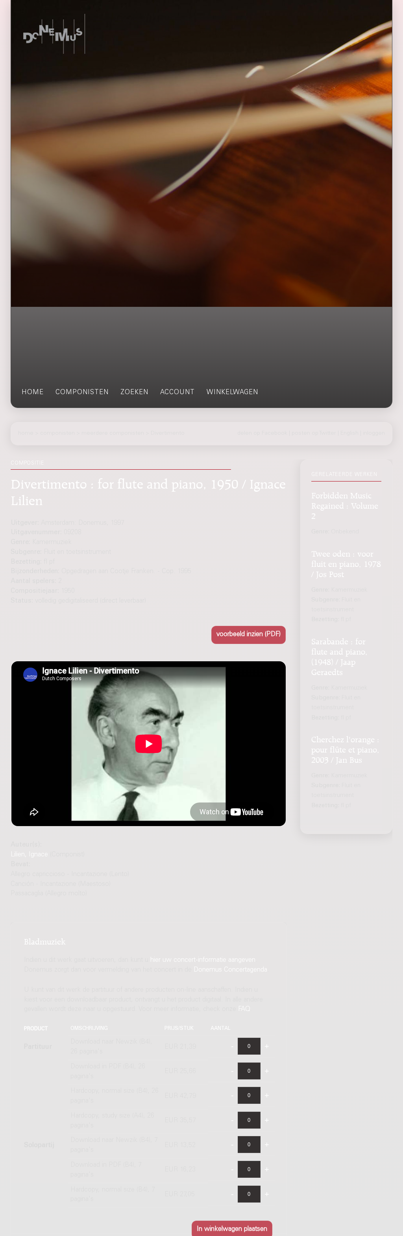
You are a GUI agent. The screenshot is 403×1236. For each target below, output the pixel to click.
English (349, 433)
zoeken (134, 392)
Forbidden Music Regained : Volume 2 (344, 504)
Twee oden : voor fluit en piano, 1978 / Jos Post (346, 562)
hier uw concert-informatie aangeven (202, 960)
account (177, 392)
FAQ (244, 1009)
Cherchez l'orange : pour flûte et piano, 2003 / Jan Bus (345, 748)
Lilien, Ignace (29, 855)
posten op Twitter (314, 433)
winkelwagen (232, 392)
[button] (248, 635)
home (33, 392)
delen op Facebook (262, 433)
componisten (82, 392)
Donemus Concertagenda (230, 970)
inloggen (374, 433)
